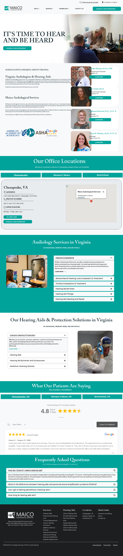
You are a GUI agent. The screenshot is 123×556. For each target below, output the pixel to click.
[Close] (103, 192)
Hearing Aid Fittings (49, 535)
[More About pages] (39, 8)
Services (47, 510)
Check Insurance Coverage (90, 2)
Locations (87, 510)
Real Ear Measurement (50, 539)
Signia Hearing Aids (69, 523)
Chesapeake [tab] (21, 175)
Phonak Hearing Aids (70, 516)
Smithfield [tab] (103, 175)
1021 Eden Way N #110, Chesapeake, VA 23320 (20, 196)
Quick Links (103, 510)
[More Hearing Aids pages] (68, 8)
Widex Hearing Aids (69, 530)
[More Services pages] (52, 8)
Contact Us (101, 518)
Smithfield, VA (87, 518)
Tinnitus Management (50, 520)
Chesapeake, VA (88, 513)
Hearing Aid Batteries (50, 537)
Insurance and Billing (105, 513)
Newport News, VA (89, 516)
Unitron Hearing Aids (70, 528)
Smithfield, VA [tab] (102, 396)
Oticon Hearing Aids (70, 513)
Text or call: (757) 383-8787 (14, 203)
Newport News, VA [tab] (61, 396)
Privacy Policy (107, 545)
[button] (91, 201)
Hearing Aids (69, 510)
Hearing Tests (47, 513)
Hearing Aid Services (50, 532)
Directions (81, 197)
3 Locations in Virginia (110, 2)
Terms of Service (97, 545)
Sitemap (115, 545)
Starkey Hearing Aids (70, 525)
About (100, 516)
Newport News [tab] (62, 175)
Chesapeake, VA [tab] (21, 396)
